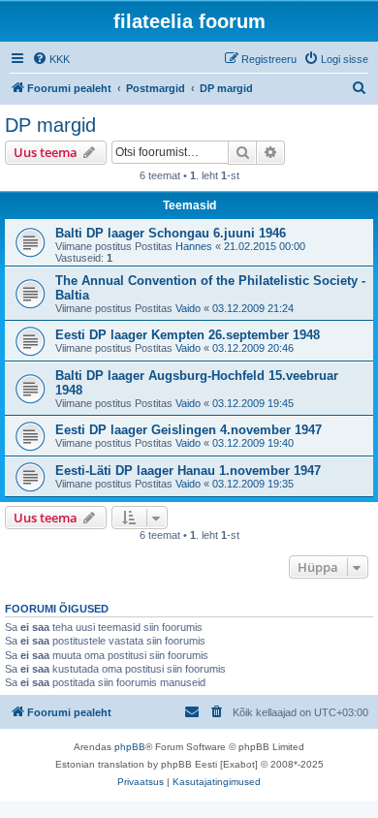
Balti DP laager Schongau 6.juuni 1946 (170, 233)
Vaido (188, 308)
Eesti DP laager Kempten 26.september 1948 (187, 335)
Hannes (193, 246)
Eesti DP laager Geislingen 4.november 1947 (188, 430)
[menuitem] (51, 59)
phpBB (129, 746)
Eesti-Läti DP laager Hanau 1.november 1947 (188, 470)
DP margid (50, 125)
